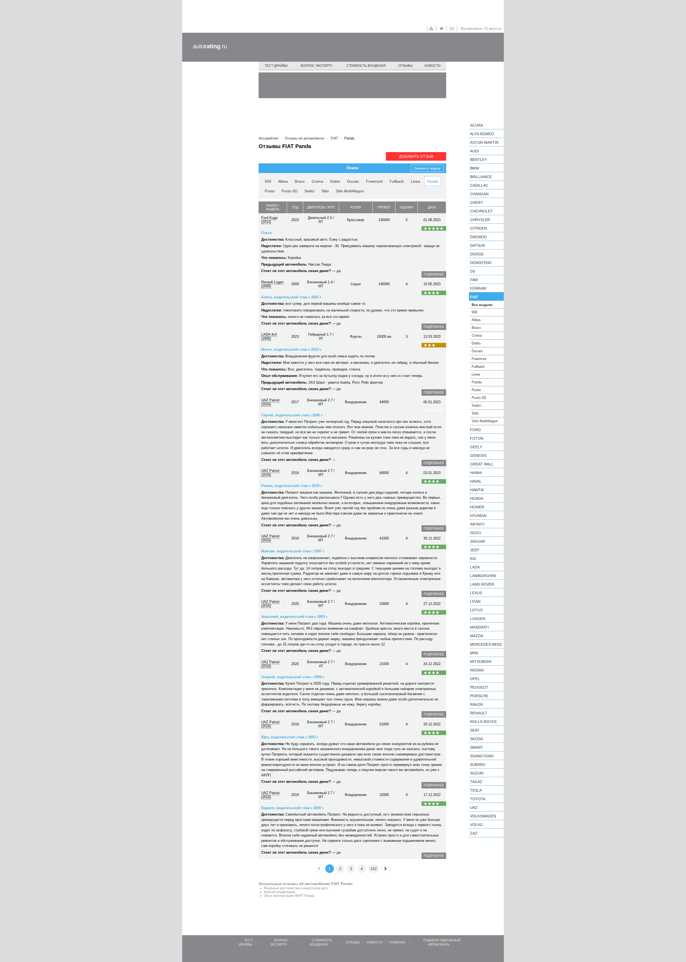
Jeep (474, 550)
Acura (476, 125)
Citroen (478, 228)
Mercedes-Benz (486, 644)
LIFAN (475, 601)
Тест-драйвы (276, 66)
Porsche (479, 696)
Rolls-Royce (483, 721)
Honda (476, 498)
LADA (475, 567)
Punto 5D (289, 191)
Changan (479, 194)
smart (476, 747)
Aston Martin (484, 142)
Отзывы (405, 66)
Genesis (478, 455)
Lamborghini (483, 576)
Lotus (476, 610)
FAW (474, 280)
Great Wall (482, 464)
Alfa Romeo (482, 134)
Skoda (476, 739)
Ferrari (478, 288)
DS (472, 271)
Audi (474, 151)
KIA (473, 558)
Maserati (479, 627)
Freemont (374, 181)
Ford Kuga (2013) (269, 220)
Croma (317, 181)
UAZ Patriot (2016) (270, 402)
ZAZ (473, 833)
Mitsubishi (480, 661)
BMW (474, 168)
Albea (283, 181)
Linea (415, 181)
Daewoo (478, 237)
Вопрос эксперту (317, 66)
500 (268, 181)
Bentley (478, 159)
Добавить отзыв (416, 156)
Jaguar (477, 541)
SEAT (474, 730)
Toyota (477, 799)
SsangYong (482, 756)
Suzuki (477, 773)
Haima (476, 473)
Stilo (325, 191)
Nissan (477, 670)
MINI (474, 653)
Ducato (353, 181)
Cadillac (479, 185)
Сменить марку (427, 168)
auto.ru (210, 46)
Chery (476, 202)
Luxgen (477, 618)
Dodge (477, 254)
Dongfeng (481, 262)
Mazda (476, 636)
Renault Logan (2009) (272, 284)
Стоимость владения (366, 66)
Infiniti (477, 524)
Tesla (476, 790)
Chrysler (480, 220)
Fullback (397, 181)
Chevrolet (481, 211)
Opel (475, 679)
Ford (475, 430)
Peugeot (479, 687)
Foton (476, 438)
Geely (476, 447)
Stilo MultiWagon (350, 191)
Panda (432, 181)
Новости (432, 66)
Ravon (476, 704)
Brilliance (481, 177)
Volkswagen (483, 816)
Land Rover (482, 584)
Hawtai (477, 490)
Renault (478, 713)
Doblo (335, 181)
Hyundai (478, 515)
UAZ (474, 807)
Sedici (309, 191)
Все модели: (482, 305)
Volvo (476, 825)
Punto (270, 191)
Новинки (397, 942)
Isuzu (475, 533)
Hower (477, 507)
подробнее (434, 274)
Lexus (476, 593)
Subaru (477, 764)
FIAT (474, 297)
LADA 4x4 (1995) (269, 336)
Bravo (300, 181)
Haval (476, 481)
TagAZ (476, 782)
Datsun (477, 245)
